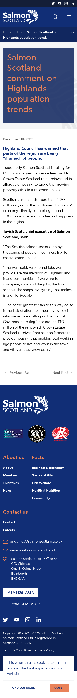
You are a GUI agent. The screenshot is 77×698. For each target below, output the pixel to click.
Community (41, 498)
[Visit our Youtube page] (59, 3)
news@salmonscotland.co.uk (33, 550)
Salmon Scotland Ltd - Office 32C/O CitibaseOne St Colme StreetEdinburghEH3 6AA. (34, 568)
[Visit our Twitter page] (53, 3)
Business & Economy (48, 467)
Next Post (60, 372)
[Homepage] (25, 405)
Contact (9, 522)
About (8, 467)
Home (7, 32)
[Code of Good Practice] (13, 433)
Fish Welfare (41, 483)
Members (10, 475)
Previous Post (20, 372)
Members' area (20, 592)
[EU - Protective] (37, 433)
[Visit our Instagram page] (66, 3)
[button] (55, 16)
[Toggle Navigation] (69, 16)
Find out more (23, 688)
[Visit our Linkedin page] (72, 3)
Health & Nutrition (46, 490)
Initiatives (11, 483)
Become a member (23, 604)
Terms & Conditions (17, 650)
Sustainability (42, 475)
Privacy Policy (44, 650)
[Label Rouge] (60, 433)
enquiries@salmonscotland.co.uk (36, 541)
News (19, 32)
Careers (9, 530)
